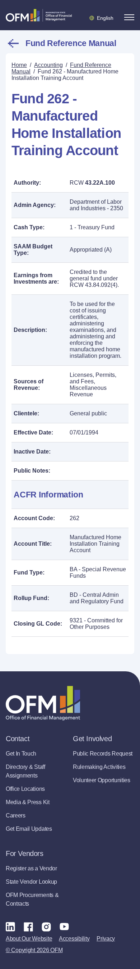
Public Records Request (102, 754)
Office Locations (25, 789)
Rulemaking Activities (99, 767)
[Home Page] (43, 703)
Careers (15, 815)
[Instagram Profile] (46, 926)
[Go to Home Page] (39, 15)
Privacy (106, 939)
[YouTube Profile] (64, 926)
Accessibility (74, 939)
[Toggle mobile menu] (129, 17)
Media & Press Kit (28, 802)
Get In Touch (21, 754)
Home (19, 65)
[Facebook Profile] (28, 926)
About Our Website (29, 939)
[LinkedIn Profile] (10, 926)
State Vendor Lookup (31, 882)
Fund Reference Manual (70, 43)
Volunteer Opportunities (101, 780)
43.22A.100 (100, 183)
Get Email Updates (29, 829)
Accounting (48, 65)
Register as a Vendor (31, 868)
